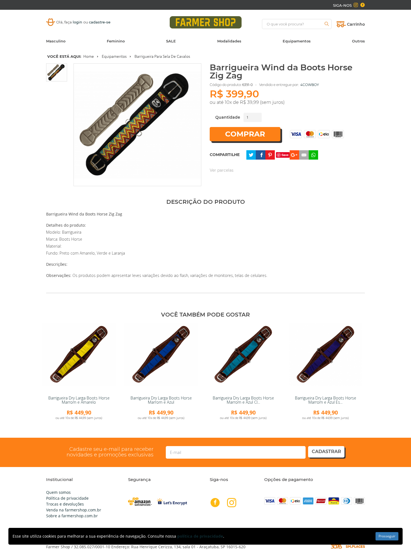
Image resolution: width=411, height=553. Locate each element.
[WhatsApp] (313, 154)
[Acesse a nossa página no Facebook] (362, 5)
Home (88, 56)
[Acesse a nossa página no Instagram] (356, 5)
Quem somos (58, 492)
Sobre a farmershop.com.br (72, 516)
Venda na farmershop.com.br (73, 510)
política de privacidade (200, 536)
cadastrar (326, 451)
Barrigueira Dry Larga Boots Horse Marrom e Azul (161, 400)
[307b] (336, 546)
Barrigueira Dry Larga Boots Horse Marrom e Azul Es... (325, 400)
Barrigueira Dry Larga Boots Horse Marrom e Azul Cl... (243, 400)
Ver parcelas (221, 170)
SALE (171, 41)
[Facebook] (260, 154)
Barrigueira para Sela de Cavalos (162, 56)
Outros (358, 41)
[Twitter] (251, 154)
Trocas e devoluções (65, 504)
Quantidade (227, 117)
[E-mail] (304, 154)
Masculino (55, 41)
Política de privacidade (67, 498)
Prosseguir (387, 536)
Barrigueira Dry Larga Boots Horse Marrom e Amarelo (79, 400)
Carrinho (356, 24)
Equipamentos (297, 41)
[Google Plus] (294, 154)
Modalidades (229, 41)
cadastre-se (99, 22)
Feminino (116, 41)
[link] (79, 358)
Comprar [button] (245, 134)
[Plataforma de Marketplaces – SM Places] (355, 546)
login (78, 22)
